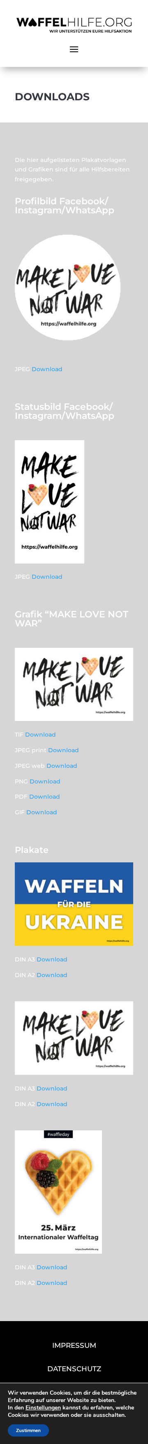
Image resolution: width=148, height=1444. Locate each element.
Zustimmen (28, 1430)
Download (47, 369)
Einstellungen (43, 1408)
